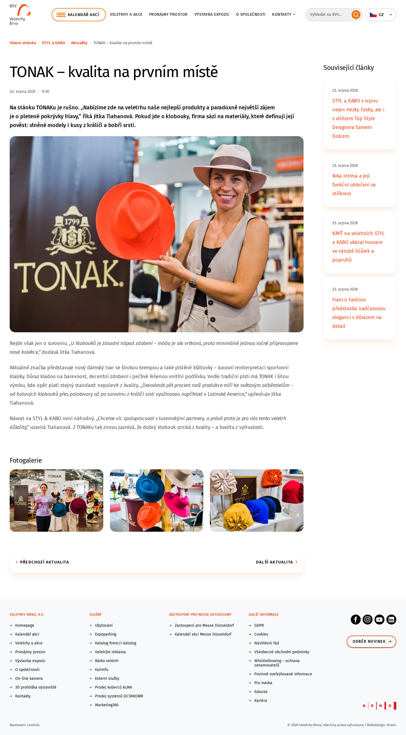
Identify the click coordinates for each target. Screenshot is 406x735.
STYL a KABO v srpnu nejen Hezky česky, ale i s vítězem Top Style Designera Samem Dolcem (358, 118)
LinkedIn (391, 620)
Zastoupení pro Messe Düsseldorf (204, 625)
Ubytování (104, 625)
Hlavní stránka (23, 42)
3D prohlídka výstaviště (35, 687)
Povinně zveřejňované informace (283, 674)
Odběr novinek (369, 641)
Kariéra (260, 701)
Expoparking (105, 634)
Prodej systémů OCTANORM (119, 696)
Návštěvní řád (266, 643)
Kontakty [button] (281, 14)
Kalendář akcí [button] (83, 14)
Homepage (24, 625)
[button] (380, 14)
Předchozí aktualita (44, 562)
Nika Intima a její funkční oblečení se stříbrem (354, 185)
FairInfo (101, 670)
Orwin (391, 725)
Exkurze (261, 692)
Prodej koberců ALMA (113, 687)
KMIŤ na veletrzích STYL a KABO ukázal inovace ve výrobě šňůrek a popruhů (358, 246)
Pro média (263, 683)
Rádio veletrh (106, 661)
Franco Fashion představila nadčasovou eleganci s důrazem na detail (359, 313)
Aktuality (79, 42)
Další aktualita (274, 562)
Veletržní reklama (110, 652)
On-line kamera (29, 678)
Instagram (368, 620)
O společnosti (251, 14)
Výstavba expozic (212, 14)
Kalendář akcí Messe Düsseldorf (203, 634)
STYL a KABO (53, 42)
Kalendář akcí (27, 634)
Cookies (261, 634)
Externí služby (107, 678)
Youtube (379, 620)
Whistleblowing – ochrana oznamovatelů (277, 663)
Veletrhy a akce (126, 14)
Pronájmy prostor (168, 14)
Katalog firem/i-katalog (115, 643)
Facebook (356, 620)
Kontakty (23, 696)
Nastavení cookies (24, 725)
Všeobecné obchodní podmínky (281, 652)
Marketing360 (106, 705)
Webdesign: (377, 725)
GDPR (259, 625)
